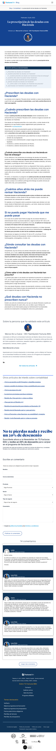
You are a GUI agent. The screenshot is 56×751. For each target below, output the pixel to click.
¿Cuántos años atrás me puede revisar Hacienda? (21, 78)
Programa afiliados (28, 695)
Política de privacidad (24, 727)
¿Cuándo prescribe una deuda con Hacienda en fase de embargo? (28, 76)
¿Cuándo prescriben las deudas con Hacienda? (20, 74)
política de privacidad (16, 526)
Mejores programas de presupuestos (15, 708)
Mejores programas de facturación (14, 706)
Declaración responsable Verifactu (28, 729)
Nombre (5, 469)
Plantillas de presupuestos (12, 716)
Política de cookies (36, 727)
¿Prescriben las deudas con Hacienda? (18, 72)
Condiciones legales (12, 727)
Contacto (28, 687)
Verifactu (6, 703)
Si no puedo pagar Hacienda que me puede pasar (21, 79)
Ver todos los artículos (27, 366)
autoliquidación (17, 126)
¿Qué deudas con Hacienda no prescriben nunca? (21, 85)
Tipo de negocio (7, 499)
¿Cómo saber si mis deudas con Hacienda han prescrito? (25, 83)
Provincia (5, 484)
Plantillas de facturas (10, 714)
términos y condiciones (32, 526)
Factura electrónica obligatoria (13, 711)
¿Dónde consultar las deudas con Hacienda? (20, 81)
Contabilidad (17, 8)
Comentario (6, 506)
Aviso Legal (46, 727)
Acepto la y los (21, 526)
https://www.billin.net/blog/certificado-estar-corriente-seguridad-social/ (28, 584)
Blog (10, 8)
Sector (5, 491)
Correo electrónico (8, 477)
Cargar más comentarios (28, 664)
